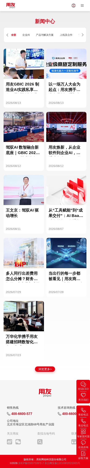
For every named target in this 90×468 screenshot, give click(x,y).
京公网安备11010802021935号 (62, 463)
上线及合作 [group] (66, 34)
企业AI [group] (26, 34)
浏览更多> (45, 369)
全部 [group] (13, 34)
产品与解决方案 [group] (45, 34)
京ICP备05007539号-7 (31, 463)
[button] (7, 35)
